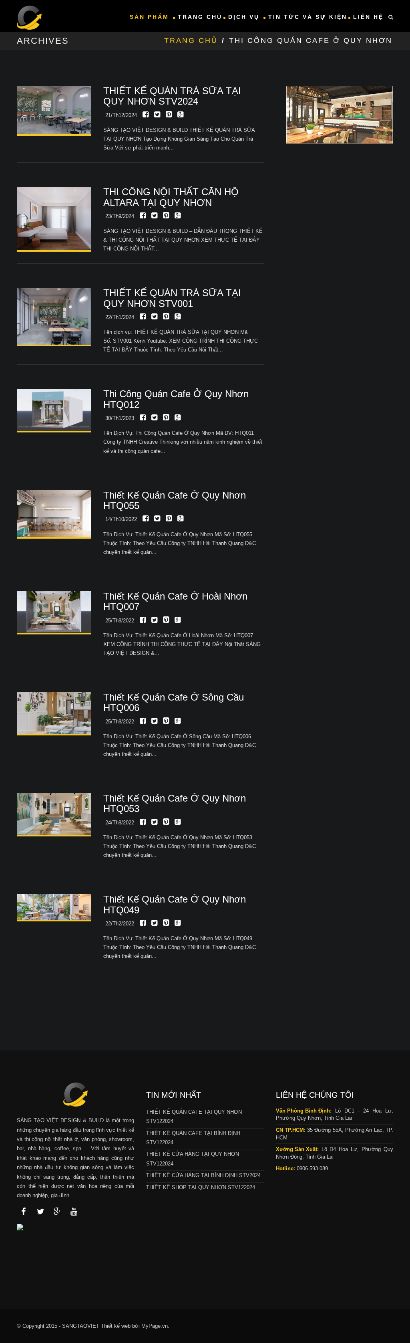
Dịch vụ (245, 17)
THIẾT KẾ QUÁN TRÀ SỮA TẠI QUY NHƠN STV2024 (172, 96)
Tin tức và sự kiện (307, 17)
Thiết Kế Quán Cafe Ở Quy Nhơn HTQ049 (174, 904)
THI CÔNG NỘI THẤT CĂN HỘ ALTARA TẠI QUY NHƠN (171, 197)
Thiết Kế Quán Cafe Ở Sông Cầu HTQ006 (173, 702)
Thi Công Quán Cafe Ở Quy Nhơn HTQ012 (176, 399)
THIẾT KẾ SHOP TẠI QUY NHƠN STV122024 (200, 1187)
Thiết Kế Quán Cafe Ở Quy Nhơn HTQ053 (174, 803)
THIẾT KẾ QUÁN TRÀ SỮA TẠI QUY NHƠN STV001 (172, 298)
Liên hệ (368, 17)
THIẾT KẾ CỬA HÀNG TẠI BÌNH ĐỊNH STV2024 (203, 1175)
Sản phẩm (151, 17)
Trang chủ (200, 17)
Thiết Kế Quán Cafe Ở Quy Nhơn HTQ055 (174, 500)
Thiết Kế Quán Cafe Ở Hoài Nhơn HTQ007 (175, 601)
